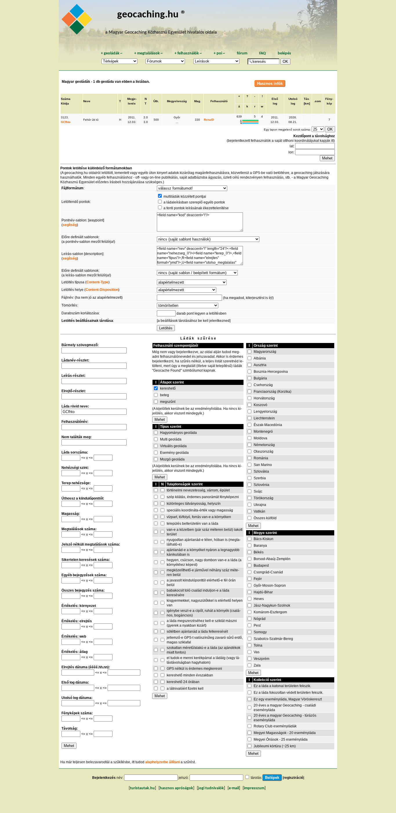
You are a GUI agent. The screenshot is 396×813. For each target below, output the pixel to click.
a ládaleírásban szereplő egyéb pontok (194, 202)
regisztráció (293, 778)
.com (317, 101)
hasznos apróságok (176, 788)
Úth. (156, 101)
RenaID (209, 119)
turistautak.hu (142, 788)
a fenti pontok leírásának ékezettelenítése (196, 208)
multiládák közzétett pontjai (185, 196)
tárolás (256, 778)
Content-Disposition (102, 290)
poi (219, 53)
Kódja (65, 103)
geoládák (111, 53)
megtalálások (148, 53)
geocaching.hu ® (151, 15)
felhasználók (188, 53)
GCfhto (65, 122)
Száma (65, 98)
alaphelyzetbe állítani (162, 762)
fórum (242, 53)
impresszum (254, 788)
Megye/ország (177, 101)
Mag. (197, 101)
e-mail (234, 788)
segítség (70, 225)
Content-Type (97, 282)
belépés (284, 53)
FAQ (262, 53)
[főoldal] (77, 21)
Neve (86, 101)
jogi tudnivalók (211, 788)
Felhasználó (219, 101)
